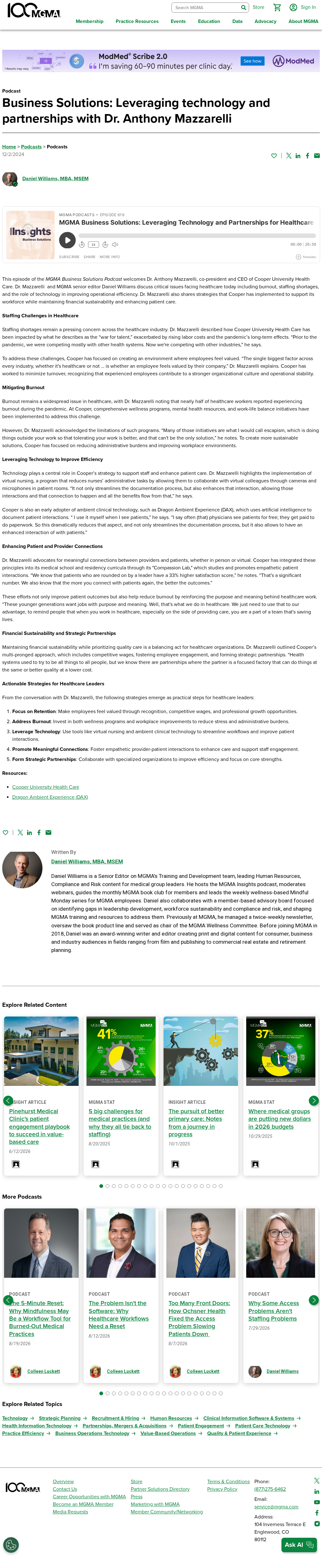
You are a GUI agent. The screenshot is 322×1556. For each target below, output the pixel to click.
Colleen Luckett (43, 1371)
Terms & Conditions (228, 1481)
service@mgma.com (276, 1507)
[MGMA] (33, 11)
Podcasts (31, 147)
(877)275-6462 (270, 1489)
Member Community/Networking (167, 1512)
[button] (277, 7)
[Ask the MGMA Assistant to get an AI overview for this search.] (299, 1545)
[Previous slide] (8, 1101)
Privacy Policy (222, 1489)
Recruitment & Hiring (115, 1418)
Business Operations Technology (92, 1433)
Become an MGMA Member (83, 1504)
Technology (15, 1418)
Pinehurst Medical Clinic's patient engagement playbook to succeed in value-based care (39, 1127)
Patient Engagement (201, 1426)
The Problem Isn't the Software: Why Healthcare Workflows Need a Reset (119, 1315)
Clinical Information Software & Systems (248, 1418)
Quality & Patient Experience (239, 1433)
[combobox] (205, 8)
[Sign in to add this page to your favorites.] (274, 156)
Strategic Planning (59, 1418)
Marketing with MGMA (155, 1504)
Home (9, 147)
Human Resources (171, 1418)
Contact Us (65, 1489)
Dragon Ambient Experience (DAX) (50, 797)
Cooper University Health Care (45, 787)
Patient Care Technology (262, 1426)
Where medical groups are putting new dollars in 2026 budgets (279, 1119)
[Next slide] (314, 1101)
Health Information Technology (36, 1426)
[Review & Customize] (11, 1545)
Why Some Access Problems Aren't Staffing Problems (273, 1311)
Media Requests (70, 1512)
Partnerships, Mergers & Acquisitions (125, 1426)
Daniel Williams (55, 179)
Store (136, 1481)
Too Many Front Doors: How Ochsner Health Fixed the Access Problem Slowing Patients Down (199, 1319)
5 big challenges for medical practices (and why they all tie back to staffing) (120, 1123)
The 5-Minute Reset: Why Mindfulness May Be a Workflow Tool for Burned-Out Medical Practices (40, 1319)
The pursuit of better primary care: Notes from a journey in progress (196, 1123)
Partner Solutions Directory (160, 1489)
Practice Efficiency (23, 1433)
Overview (63, 1481)
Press (136, 1497)
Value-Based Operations (168, 1433)
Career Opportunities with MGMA (89, 1497)
